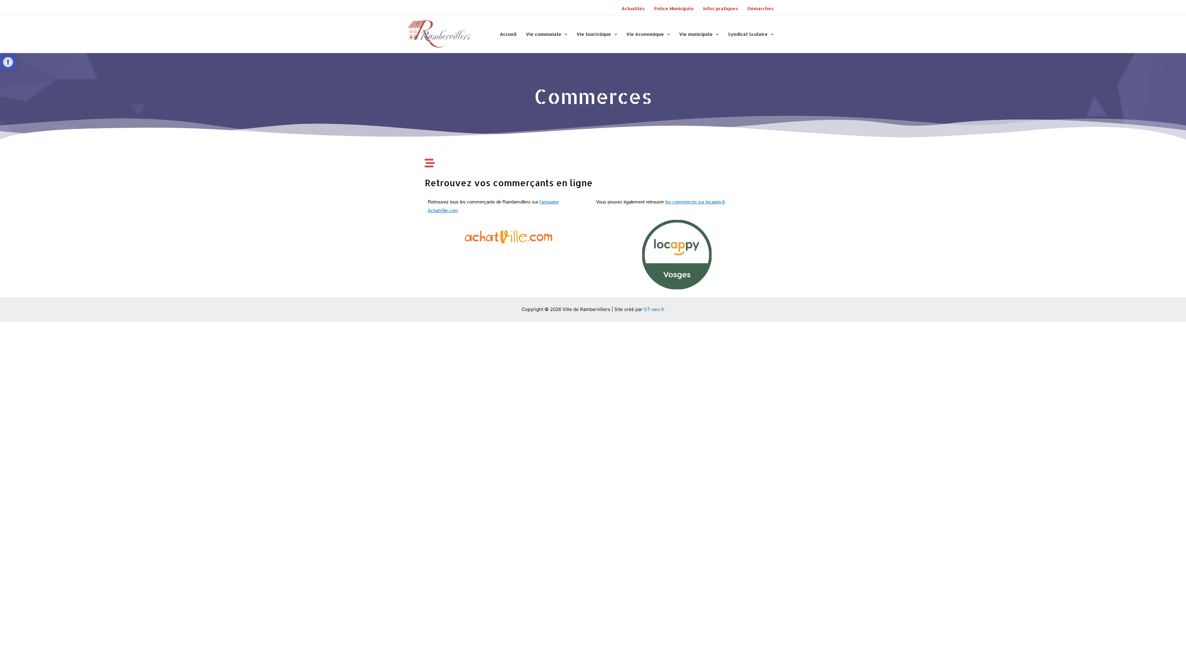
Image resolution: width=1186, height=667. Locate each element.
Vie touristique (594, 34)
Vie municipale (696, 34)
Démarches (760, 8)
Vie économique (645, 34)
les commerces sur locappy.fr (695, 201)
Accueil (508, 34)
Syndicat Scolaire (748, 34)
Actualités (633, 8)
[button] (8, 62)
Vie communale (543, 34)
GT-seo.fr (654, 309)
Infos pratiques (720, 8)
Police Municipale (674, 8)
